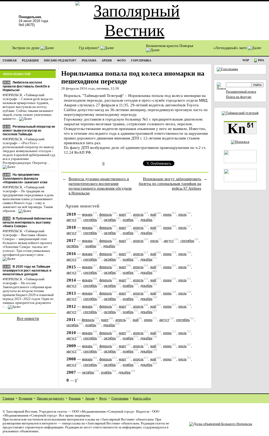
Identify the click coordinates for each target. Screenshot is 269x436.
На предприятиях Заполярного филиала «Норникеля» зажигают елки (25, 178)
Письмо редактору (50, 398)
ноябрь (128, 220)
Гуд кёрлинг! (89, 48)
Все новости (28, 318)
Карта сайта (142, 398)
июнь (167, 214)
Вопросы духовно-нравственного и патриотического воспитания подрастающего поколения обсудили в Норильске (100, 186)
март (122, 214)
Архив (90, 398)
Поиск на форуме (238, 97)
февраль (105, 214)
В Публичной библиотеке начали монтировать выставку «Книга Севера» (27, 222)
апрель (138, 214)
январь (87, 214)
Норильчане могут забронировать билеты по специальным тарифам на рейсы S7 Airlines (170, 183)
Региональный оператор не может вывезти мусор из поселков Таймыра (29, 130)
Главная (8, 398)
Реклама (75, 398)
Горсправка (119, 398)
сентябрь (90, 220)
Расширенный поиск (241, 92)
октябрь (110, 220)
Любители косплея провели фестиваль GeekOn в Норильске (26, 86)
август (71, 220)
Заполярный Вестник (21, 411)
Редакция (25, 398)
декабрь (146, 220)
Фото (103, 398)
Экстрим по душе (26, 48)
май (153, 214)
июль (182, 214)
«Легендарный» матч (230, 48)
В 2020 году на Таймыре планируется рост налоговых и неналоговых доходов (27, 270)
